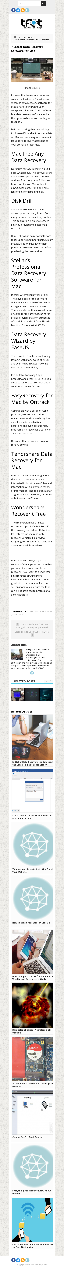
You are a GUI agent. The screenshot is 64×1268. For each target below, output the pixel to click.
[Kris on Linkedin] (32, 672)
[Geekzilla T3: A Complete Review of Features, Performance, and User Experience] (46, 694)
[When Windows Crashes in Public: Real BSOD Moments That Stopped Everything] (17, 694)
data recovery (43, 611)
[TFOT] (32, 23)
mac (21, 614)
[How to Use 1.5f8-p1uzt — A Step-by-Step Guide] (32, 694)
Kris (24, 645)
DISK (14, 614)
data (30, 611)
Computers (27, 37)
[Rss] (22, 10)
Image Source (32, 87)
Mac (13, 106)
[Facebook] (13, 10)
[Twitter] (18, 10)
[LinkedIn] (27, 10)
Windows (44, 99)
